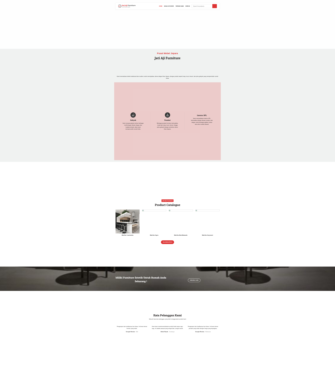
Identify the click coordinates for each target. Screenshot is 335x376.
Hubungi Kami (194, 280)
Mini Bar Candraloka (127, 235)
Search (214, 6)
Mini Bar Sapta (154, 235)
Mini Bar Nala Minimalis (180, 235)
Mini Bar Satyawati (207, 235)
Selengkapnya (167, 242)
